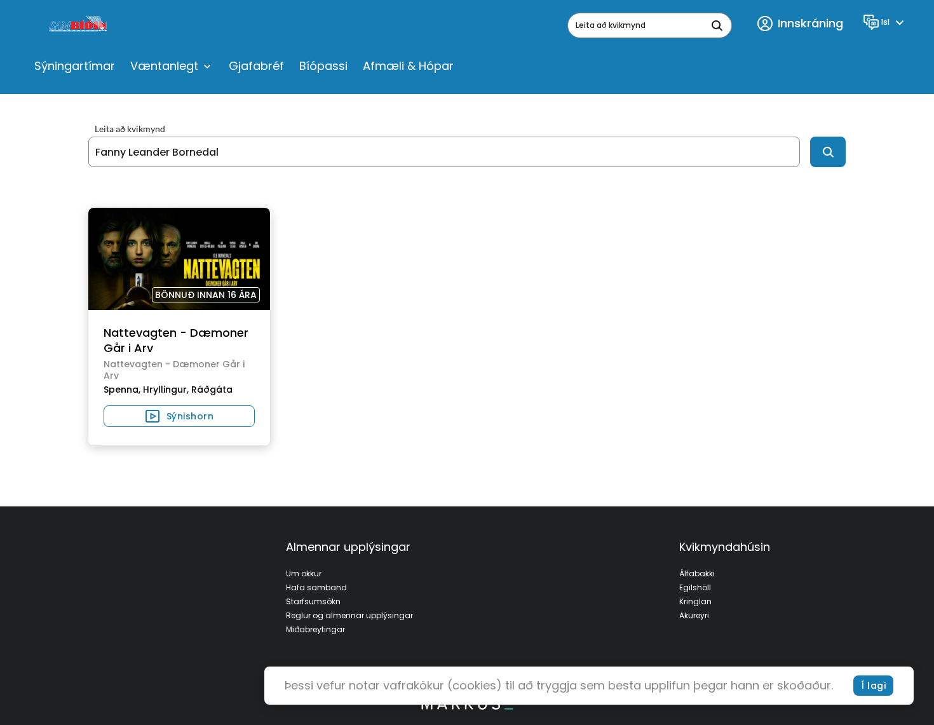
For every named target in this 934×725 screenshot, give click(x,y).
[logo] (79, 25)
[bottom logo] (467, 706)
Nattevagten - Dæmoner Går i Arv (176, 340)
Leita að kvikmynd (130, 129)
